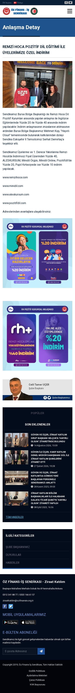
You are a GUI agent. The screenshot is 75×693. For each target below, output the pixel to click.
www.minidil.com (13, 186)
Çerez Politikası (37, 680)
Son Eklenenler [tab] (37, 424)
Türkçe (20, 3)
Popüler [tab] (37, 413)
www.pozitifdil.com (14, 203)
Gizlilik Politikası (37, 671)
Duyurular (13, 555)
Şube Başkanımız (61, 397)
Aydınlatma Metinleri (37, 675)
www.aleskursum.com (16, 194)
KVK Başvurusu (37, 684)
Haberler (12, 562)
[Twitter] (70, 2)
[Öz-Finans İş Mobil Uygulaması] (11, 622)
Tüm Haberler (15, 517)
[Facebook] (66, 2)
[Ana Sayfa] (20, 11)
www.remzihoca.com (15, 177)
